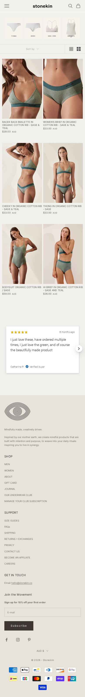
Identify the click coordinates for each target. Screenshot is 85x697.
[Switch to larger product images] (71, 49)
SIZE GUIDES (11, 520)
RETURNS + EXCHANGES (18, 539)
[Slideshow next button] (78, 348)
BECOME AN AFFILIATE (17, 557)
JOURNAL (9, 488)
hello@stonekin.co (21, 582)
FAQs (7, 526)
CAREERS (9, 563)
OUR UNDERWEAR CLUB (18, 495)
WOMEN (9, 470)
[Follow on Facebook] (6, 640)
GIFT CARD (10, 482)
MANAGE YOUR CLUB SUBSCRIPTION (25, 501)
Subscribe (19, 625)
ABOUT (8, 476)
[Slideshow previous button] (6, 348)
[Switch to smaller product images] (79, 49)
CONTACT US (12, 551)
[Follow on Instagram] (18, 640)
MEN (7, 464)
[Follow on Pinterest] (29, 640)
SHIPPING (9, 532)
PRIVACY (9, 545)
